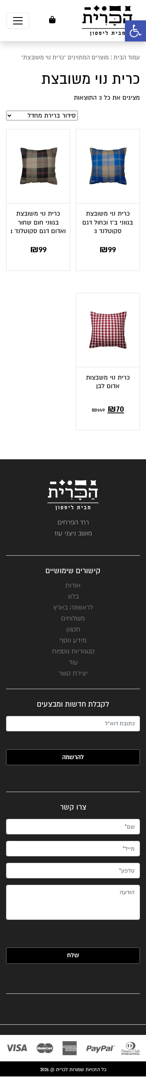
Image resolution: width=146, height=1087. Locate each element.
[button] (135, 30)
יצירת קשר (73, 673)
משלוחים (73, 618)
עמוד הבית (127, 57)
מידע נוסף (73, 640)
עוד (73, 662)
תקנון (73, 629)
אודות (73, 585)
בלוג (73, 596)
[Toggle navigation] (17, 21)
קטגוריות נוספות (73, 651)
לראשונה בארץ (73, 607)
